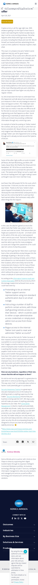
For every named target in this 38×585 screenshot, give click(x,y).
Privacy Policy (18, 582)
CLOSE (25, 551)
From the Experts (7, 21)
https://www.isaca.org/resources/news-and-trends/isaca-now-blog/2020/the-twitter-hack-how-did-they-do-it (18, 431)
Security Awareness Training (11, 389)
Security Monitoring (14, 396)
